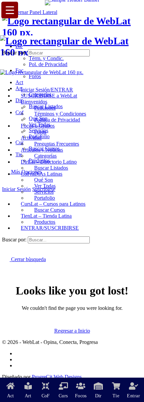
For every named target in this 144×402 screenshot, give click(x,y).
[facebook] (19, 353)
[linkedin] (19, 365)
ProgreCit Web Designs (57, 377)
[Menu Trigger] (9, 10)
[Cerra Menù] (3, 78)
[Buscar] (5, 183)
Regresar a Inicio (72, 331)
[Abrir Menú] (3, 32)
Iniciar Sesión (16, 189)
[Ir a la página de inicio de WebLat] (72, 32)
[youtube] (19, 359)
